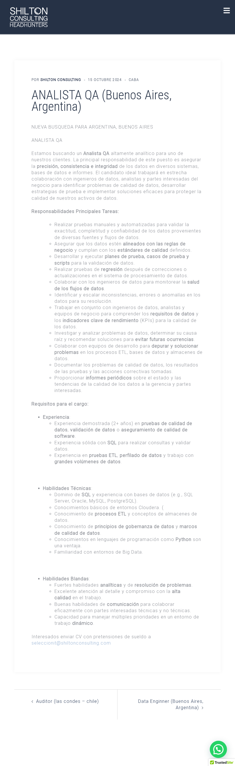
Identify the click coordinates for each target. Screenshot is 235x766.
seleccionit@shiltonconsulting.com (71, 643)
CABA (134, 80)
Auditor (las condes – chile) (67, 701)
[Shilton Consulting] (29, 16)
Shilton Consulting (60, 80)
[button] (218, 749)
